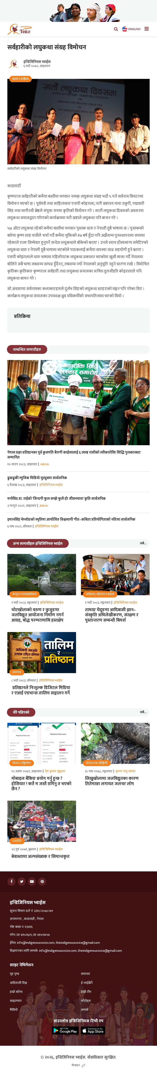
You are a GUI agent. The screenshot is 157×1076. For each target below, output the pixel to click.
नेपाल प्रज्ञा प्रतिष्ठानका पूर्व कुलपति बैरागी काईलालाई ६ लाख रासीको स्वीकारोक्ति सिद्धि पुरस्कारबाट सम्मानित (74, 454)
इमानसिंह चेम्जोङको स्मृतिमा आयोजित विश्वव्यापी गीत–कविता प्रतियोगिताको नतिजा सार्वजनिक (71, 520)
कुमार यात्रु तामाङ (126, 771)
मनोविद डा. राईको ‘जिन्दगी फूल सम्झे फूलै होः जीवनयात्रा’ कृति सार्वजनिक (56, 499)
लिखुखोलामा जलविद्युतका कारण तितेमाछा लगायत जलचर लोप (112, 781)
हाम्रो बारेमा (16, 992)
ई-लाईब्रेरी (87, 983)
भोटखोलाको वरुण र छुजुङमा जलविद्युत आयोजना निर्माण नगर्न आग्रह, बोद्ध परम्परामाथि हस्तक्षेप (37, 615)
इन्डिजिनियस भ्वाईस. (71, 1057)
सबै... (143, 543)
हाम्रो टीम (86, 992)
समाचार (85, 974)
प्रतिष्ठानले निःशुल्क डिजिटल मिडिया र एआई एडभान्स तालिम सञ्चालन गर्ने (41, 690)
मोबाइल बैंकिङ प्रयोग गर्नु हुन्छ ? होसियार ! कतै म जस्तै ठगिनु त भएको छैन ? (41, 783)
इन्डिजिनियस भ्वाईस (37, 62)
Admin (44, 464)
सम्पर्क (85, 1010)
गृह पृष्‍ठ (14, 974)
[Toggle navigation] (145, 29)
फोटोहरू (86, 1001)
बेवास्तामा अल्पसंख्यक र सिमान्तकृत (40, 856)
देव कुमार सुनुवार (55, 771)
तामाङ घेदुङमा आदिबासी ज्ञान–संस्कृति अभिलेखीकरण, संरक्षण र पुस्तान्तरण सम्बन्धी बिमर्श (111, 615)
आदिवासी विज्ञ (18, 983)
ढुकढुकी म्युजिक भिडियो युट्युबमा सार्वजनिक (37, 478)
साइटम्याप (16, 1001)
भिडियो (14, 1010)
